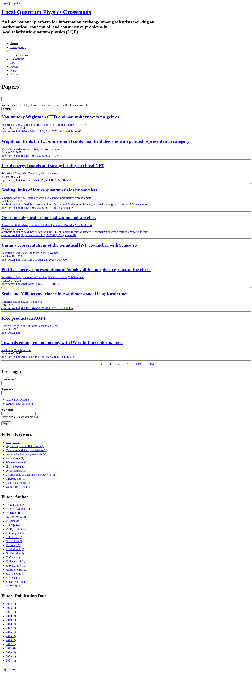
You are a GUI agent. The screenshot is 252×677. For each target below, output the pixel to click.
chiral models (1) (15, 466)
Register (15, 3)
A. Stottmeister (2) (16, 569)
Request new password (19, 403)
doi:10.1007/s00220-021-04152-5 (41, 207)
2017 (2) (11, 628)
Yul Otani (7, 350)
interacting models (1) (18, 482)
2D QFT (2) (13, 442)
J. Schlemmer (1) (16, 565)
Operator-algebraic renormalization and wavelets (48, 217)
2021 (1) (11, 611)
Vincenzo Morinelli (12, 197)
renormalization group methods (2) (26, 454)
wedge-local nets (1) (18, 486)
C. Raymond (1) (15, 561)
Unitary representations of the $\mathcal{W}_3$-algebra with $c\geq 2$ (69, 245)
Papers (14, 43)
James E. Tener (77, 124)
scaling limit (45, 204)
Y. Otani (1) (13, 557)
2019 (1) (11, 619)
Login (4, 3)
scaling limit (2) (15, 458)
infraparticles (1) (15, 478)
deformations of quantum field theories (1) (30, 474)
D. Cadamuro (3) (16, 516)
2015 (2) (11, 636)
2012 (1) (11, 644)
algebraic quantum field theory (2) (25, 446)
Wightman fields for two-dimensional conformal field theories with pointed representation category (95, 141)
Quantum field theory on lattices (72, 204)
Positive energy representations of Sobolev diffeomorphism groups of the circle (76, 269)
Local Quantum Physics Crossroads (46, 12)
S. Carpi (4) (13, 525)
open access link (10, 131)
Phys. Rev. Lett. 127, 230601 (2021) (42, 235)
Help (13, 70)
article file (67, 207)
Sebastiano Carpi (11, 124)
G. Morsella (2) (15, 553)
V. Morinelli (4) (15, 549)
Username (8, 379)
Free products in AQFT (23, 318)
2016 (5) (11, 632)
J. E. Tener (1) (14, 573)
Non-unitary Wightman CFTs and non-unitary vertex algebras (60, 117)
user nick (7, 409)
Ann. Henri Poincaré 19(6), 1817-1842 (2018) (48, 356)
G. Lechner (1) (14, 541)
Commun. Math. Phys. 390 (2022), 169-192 (47, 180)
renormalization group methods (110, 204)
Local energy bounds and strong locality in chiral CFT (52, 165)
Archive (24, 55)
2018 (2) (11, 624)
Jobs (12, 62)
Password (8, 389)
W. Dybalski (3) (15, 529)
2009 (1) (11, 656)
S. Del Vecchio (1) (16, 581)
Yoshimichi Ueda (49, 326)
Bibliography (18, 47)
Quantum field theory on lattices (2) (26, 450)
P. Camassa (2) (14, 520)
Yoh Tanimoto (58, 124)
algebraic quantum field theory (19, 204)
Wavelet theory (139, 204)
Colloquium (17, 58)
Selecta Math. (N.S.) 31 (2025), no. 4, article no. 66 (51, 131)
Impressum (8, 669)
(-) (7, 504)
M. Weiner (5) (14, 585)
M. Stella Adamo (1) (18, 508)
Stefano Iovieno (57, 277)
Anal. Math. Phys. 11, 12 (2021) (40, 283)
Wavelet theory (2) (16, 462)
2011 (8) (11, 648)
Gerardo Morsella (35, 197)
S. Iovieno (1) (14, 537)
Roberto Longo (10, 326)
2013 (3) (11, 640)
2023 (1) (11, 607)
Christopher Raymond (36, 124)
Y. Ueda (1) (13, 577)
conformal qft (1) (16, 470)
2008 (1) (11, 660)
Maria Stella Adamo (13, 149)
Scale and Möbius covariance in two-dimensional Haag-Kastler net (64, 293)
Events (14, 51)
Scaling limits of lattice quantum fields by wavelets (49, 190)
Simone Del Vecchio (35, 277)
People (14, 66)
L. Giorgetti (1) (15, 533)
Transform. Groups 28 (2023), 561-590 (44, 259)
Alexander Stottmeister (60, 197)
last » (153, 363)
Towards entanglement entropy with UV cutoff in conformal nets (62, 342)
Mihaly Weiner (49, 173)
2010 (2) (11, 652)
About (14, 74)
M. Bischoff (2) (15, 512)
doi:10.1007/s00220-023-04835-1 (41, 155)
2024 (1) (11, 603)
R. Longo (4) (13, 545)
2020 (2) (11, 615)
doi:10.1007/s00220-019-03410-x (41, 308)
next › (139, 363)
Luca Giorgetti (34, 149)
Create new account (17, 399)
